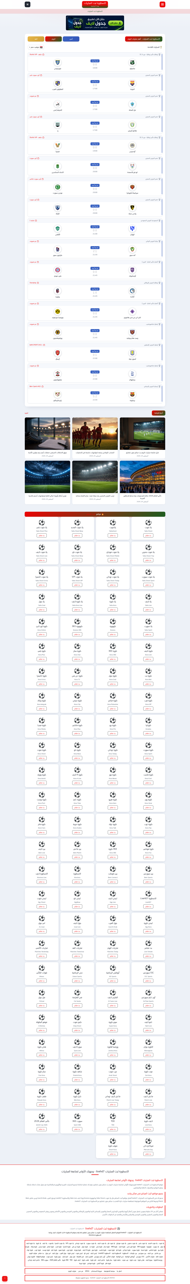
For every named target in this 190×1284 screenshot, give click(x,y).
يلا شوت (161, 1243)
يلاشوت (50, 1243)
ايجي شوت (79, 1253)
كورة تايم (54, 1250)
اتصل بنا (119, 1271)
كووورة (149, 1246)
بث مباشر (41, 1253)
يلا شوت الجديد (152, 1243)
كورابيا (27, 1246)
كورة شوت (111, 1250)
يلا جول (162, 1246)
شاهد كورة (117, 1260)
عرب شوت (125, 1260)
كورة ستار (107, 1246)
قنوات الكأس (110, 1256)
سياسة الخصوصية (109, 1271)
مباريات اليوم (33, 1253)
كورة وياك (34, 1246)
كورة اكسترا (67, 1246)
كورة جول (85, 1246)
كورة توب (37, 1250)
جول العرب (63, 1253)
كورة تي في (76, 1246)
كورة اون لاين (131, 1246)
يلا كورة (38, 1243)
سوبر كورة (57, 1256)
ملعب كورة (85, 1260)
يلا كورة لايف (30, 1243)
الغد (36, 39)
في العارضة (80, 1256)
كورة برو (161, 1250)
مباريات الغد (159, 1256)
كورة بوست (46, 1250)
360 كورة (65, 1260)
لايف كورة (77, 1260)
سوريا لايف (149, 1260)
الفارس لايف (89, 1256)
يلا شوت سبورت (91, 1243)
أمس (71, 39)
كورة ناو (118, 1250)
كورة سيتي (42, 1246)
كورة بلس (99, 1246)
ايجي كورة (71, 1253)
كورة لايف (122, 1246)
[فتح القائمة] (162, 4)
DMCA (87, 1271)
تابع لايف (65, 1256)
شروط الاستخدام (96, 1271)
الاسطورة (125, 1253)
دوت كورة (133, 1260)
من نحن (80, 1271)
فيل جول (72, 1256)
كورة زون (70, 1250)
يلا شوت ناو (111, 1243)
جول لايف (55, 1253)
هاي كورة (141, 1260)
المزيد (26, 413)
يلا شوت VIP (70, 1243)
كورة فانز (108, 1263)
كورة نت (92, 1246)
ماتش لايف (101, 1260)
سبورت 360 (44, 1260)
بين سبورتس (142, 1253)
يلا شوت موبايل (121, 1243)
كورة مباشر (50, 1246)
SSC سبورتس (140, 1256)
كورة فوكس (91, 1263)
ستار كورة (109, 1260)
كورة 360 (114, 1246)
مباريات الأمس (150, 1256)
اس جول (48, 1253)
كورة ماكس (153, 1250)
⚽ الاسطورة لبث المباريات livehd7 (95, 1228)
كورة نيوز (95, 1250)
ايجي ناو (86, 1253)
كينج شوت (49, 1256)
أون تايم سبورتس (99, 1256)
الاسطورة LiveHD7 (104, 1253)
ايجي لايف (93, 1253)
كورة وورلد (77, 1250)
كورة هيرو (62, 1250)
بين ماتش (157, 1253)
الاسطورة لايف (116, 1253)
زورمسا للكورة (158, 1260)
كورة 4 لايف (86, 1250)
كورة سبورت (136, 1250)
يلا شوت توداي (80, 1243)
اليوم (53, 39)
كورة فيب (58, 1246)
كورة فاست (102, 1250)
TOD (71, 1260)
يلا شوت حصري (132, 1243)
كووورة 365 (141, 1246)
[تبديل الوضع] (27, 4)
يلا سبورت (156, 1246)
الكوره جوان (31, 1256)
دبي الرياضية (120, 1256)
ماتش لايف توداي (34, 1260)
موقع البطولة (40, 1256)
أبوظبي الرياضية (130, 1256)
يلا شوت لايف (101, 1243)
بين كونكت (133, 1253)
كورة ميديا (144, 1250)
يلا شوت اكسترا (59, 1243)
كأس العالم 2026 (55, 1260)
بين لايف (150, 1253)
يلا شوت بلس (142, 1243)
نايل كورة (93, 1260)
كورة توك (30, 1250)
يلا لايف (44, 1243)
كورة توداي (127, 1250)
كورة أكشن (100, 1263)
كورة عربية (82, 1263)
